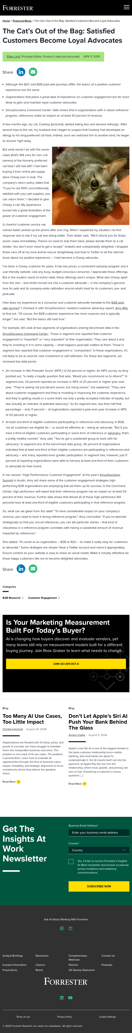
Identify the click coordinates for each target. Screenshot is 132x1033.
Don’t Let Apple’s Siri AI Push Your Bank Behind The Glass (98, 722)
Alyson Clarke (77, 735)
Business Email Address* (83, 826)
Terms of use (23, 1017)
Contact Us (108, 956)
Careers (40, 965)
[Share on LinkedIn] (21, 72)
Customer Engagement (42, 598)
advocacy (114, 433)
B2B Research (11, 598)
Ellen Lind (13, 56)
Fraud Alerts (10, 970)
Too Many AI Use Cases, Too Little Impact (32, 719)
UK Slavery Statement (82, 970)
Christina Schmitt (13, 729)
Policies (73, 965)
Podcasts (107, 965)
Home (6, 21)
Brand (39, 970)
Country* (74, 843)
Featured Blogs (22, 21)
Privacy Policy (64, 1017)
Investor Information (15, 965)
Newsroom (42, 956)
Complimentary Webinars (78, 957)
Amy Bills (121, 308)
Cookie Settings (107, 1017)
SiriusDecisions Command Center (26, 334)
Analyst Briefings (13, 956)
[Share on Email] (33, 72)
